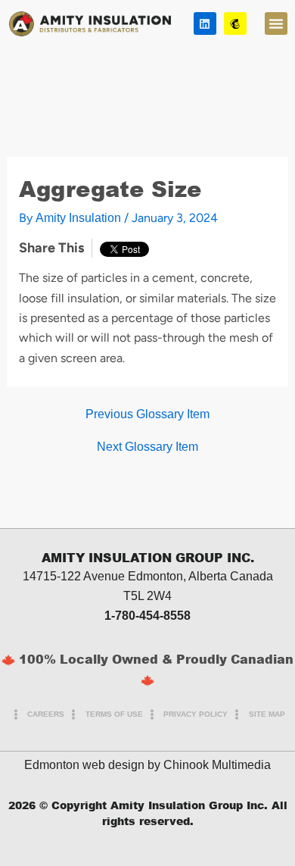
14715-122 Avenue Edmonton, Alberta (125, 576)
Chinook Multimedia (217, 764)
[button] (276, 23)
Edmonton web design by (92, 764)
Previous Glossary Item (147, 414)
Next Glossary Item (147, 447)
